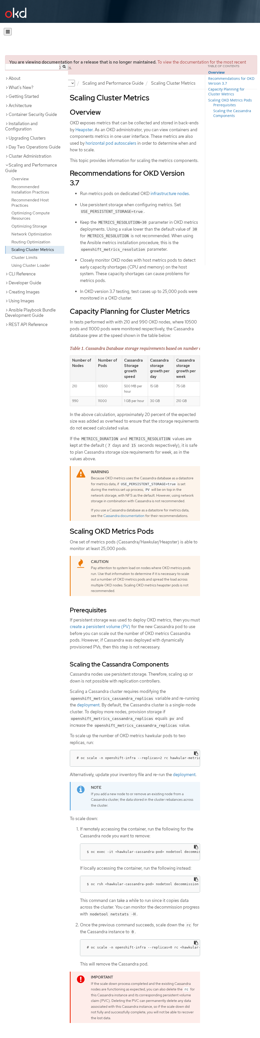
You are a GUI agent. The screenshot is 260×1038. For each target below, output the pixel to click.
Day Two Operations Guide (34, 147)
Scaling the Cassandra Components (232, 113)
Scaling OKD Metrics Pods (230, 100)
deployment (88, 705)
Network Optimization (31, 234)
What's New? (21, 87)
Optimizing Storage (29, 226)
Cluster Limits (24, 257)
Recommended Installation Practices (30, 189)
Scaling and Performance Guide (113, 83)
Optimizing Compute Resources (30, 215)
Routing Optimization (30, 242)
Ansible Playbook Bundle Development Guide (30, 312)
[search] (64, 67)
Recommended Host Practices (30, 202)
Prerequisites (224, 104)
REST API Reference (28, 324)
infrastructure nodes (170, 193)
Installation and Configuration (21, 126)
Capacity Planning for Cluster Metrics (226, 91)
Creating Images (24, 292)
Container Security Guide (33, 114)
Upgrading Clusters (27, 138)
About (14, 78)
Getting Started (24, 96)
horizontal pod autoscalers (111, 143)
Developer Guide (25, 283)
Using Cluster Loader (30, 265)
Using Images (21, 301)
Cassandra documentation (123, 515)
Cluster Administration (30, 156)
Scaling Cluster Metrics (32, 249)
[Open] (8, 31)
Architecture (20, 105)
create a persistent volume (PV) (100, 626)
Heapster (84, 129)
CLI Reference (22, 274)
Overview (20, 179)
